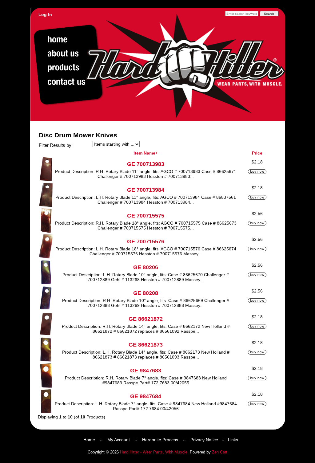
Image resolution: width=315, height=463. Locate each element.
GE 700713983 (145, 164)
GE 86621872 (146, 319)
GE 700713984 (145, 190)
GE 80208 (145, 293)
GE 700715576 (145, 241)
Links (233, 439)
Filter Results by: (56, 145)
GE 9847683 (145, 370)
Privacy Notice (204, 439)
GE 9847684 (145, 396)
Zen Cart (219, 452)
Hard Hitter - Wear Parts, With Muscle (153, 452)
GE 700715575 (145, 216)
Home (89, 439)
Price (257, 153)
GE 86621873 (146, 345)
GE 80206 (145, 267)
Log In (45, 14)
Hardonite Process (160, 439)
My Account (118, 439)
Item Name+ (146, 153)
